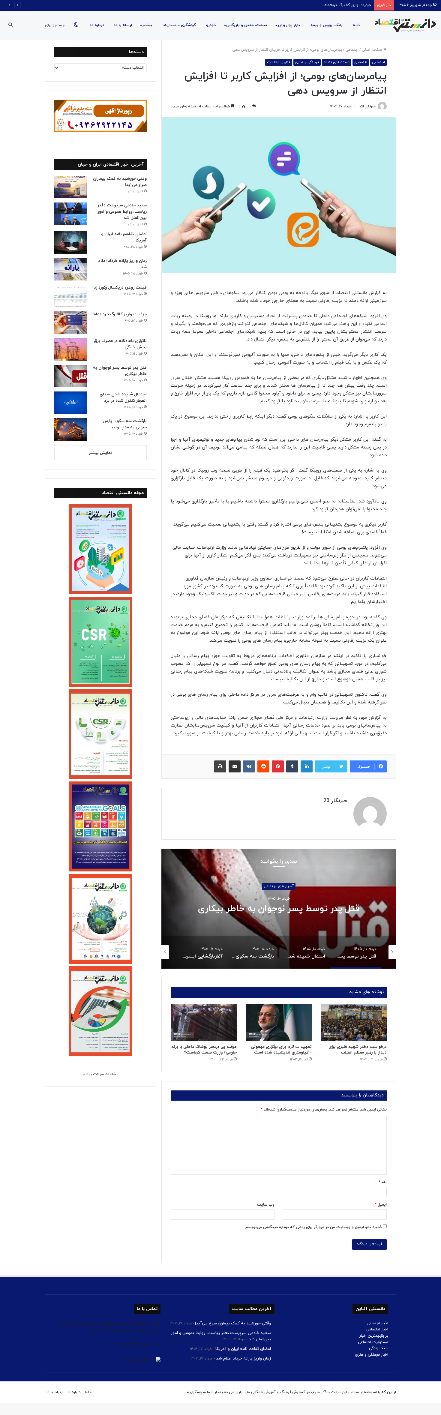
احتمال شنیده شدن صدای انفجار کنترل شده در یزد (278, 908)
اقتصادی (360, 62)
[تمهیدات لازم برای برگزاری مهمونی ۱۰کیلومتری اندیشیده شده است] (279, 1022)
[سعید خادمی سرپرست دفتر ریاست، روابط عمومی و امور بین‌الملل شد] (70, 213)
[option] (278, 909)
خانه (356, 25)
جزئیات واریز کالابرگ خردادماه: (120, 314)
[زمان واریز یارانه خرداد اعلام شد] (70, 269)
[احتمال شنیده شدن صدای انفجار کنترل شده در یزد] (70, 402)
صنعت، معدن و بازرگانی (246, 25)
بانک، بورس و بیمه (326, 25)
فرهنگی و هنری (307, 62)
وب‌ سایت (265, 1204)
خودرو (211, 25)
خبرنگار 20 (368, 106)
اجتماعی (351, 49)
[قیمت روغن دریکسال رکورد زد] (70, 296)
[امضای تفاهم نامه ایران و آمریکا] (70, 242)
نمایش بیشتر (100, 453)
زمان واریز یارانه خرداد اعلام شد (243, 1358)
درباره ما (97, 25)
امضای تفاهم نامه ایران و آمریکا (243, 1349)
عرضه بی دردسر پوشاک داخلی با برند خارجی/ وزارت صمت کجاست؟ (204, 1049)
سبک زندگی (378, 1348)
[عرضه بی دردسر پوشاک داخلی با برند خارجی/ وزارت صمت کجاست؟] (204, 1022)
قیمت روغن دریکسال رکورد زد (120, 287)
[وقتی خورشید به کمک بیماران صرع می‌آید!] (70, 187)
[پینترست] (278, 766)
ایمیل (381, 1204)
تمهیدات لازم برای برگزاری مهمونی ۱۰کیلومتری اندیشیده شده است (281, 1049)
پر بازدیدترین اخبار (373, 1336)
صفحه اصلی (372, 49)
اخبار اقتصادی (377, 1329)
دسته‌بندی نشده (337, 62)
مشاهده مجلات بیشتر (100, 1074)
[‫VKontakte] (249, 766)
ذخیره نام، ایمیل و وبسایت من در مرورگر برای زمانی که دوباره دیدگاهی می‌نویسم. (313, 1227)
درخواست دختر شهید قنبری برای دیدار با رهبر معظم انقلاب (357, 1049)
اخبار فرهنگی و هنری (371, 1354)
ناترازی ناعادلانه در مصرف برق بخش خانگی (337, 5)
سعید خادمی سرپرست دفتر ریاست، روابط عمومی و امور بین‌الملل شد (122, 211)
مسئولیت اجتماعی (373, 1342)
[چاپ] (220, 766)
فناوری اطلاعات (278, 62)
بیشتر (147, 25)
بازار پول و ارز (289, 25)
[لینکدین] (307, 766)
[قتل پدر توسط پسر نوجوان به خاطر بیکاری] (70, 376)
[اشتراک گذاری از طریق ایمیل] (235, 766)
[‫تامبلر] (292, 766)
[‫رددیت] (263, 766)
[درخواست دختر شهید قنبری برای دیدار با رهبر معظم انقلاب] (354, 1022)
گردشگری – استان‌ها (179, 25)
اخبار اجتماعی (377, 1323)
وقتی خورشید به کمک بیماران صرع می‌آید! (233, 1323)
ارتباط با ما (123, 25)
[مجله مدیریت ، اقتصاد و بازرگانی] (403, 25)
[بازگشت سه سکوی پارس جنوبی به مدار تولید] (70, 429)
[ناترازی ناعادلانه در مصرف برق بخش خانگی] (70, 349)
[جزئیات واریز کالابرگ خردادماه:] (70, 322)
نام (383, 1182)
